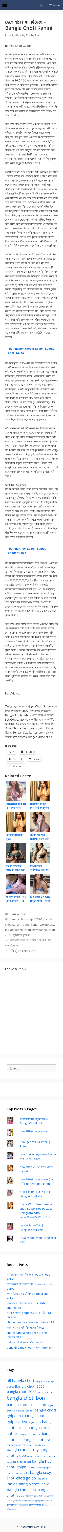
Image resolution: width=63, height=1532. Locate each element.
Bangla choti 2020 (30, 1386)
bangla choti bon (26, 1397)
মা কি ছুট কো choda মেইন (23, 951)
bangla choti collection (26, 1404)
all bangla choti (20, 1380)
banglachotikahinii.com (30, 1434)
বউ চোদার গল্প (48, 1500)
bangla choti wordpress (38, 924)
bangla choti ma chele (17, 1445)
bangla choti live (36, 1439)
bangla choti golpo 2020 (26, 919)
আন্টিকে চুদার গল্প (30, 1495)
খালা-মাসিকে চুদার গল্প (25, 1500)
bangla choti (41, 1381)
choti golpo (26, 1478)
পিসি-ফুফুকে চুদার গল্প (38, 1500)
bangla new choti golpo (18, 1473)
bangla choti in (34, 1422)
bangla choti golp (26, 1410)
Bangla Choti (18, 914)
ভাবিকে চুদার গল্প (37, 1504)
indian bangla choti (18, 930)
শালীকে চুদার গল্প (11, 1509)
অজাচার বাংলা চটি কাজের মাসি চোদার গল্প (25, 1342)
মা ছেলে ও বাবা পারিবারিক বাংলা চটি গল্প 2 (25, 1327)
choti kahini (41, 1478)
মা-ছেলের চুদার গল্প (50, 1505)
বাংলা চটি (10, 1504)
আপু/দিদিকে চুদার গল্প (42, 1496)
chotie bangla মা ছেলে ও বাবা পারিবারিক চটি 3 (30, 1322)
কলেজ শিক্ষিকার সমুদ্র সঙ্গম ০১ (34, 1131)
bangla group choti (22, 1461)
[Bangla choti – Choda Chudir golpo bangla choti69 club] (6, 5)
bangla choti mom (36, 1445)
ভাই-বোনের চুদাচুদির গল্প (22, 1504)
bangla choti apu (44, 1392)
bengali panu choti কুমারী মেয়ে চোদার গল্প (29, 1347)
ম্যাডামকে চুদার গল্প (21, 935)
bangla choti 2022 (21, 1391)
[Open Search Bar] (41, 5)
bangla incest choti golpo (38, 1467)
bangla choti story (23, 1449)
